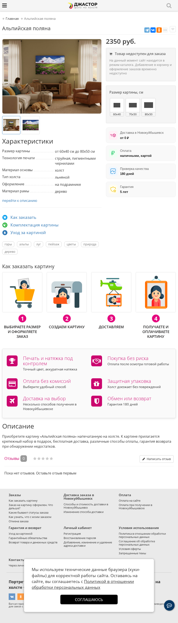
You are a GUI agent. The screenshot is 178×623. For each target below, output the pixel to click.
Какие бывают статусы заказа (28, 512)
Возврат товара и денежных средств (33, 542)
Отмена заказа (18, 521)
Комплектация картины (34, 225)
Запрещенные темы (132, 553)
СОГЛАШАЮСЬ (89, 599)
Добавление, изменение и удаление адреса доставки (88, 544)
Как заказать (23, 217)
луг (38, 244)
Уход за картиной (28, 232)
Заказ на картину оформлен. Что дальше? (31, 506)
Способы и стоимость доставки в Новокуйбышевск (86, 505)
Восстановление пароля (80, 538)
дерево (10, 252)
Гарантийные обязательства (28, 538)
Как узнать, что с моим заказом (30, 517)
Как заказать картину (23, 500)
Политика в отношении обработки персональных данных (142, 535)
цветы (71, 244)
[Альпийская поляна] (52, 76)
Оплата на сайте (129, 500)
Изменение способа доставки (84, 512)
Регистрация (72, 534)
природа (89, 244)
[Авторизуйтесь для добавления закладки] (173, 29)
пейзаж (53, 244)
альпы (24, 244)
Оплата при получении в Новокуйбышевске (135, 506)
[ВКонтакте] (153, 30)
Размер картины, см (126, 92)
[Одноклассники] (159, 30)
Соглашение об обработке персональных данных (137, 542)
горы (8, 244)
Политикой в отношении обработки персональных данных (83, 584)
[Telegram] (147, 30)
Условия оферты (130, 549)
